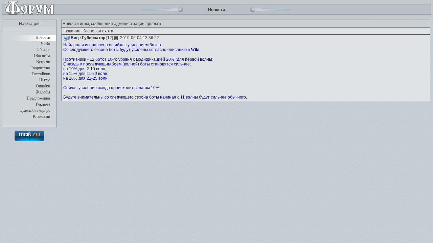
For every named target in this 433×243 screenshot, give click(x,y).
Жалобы (43, 92)
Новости (43, 37)
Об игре (43, 49)
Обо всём (42, 55)
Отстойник (41, 74)
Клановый (41, 116)
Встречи (43, 61)
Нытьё (44, 80)
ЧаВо (45, 43)
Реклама (43, 104)
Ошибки (43, 86)
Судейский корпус (35, 110)
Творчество (40, 67)
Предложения (38, 98)
